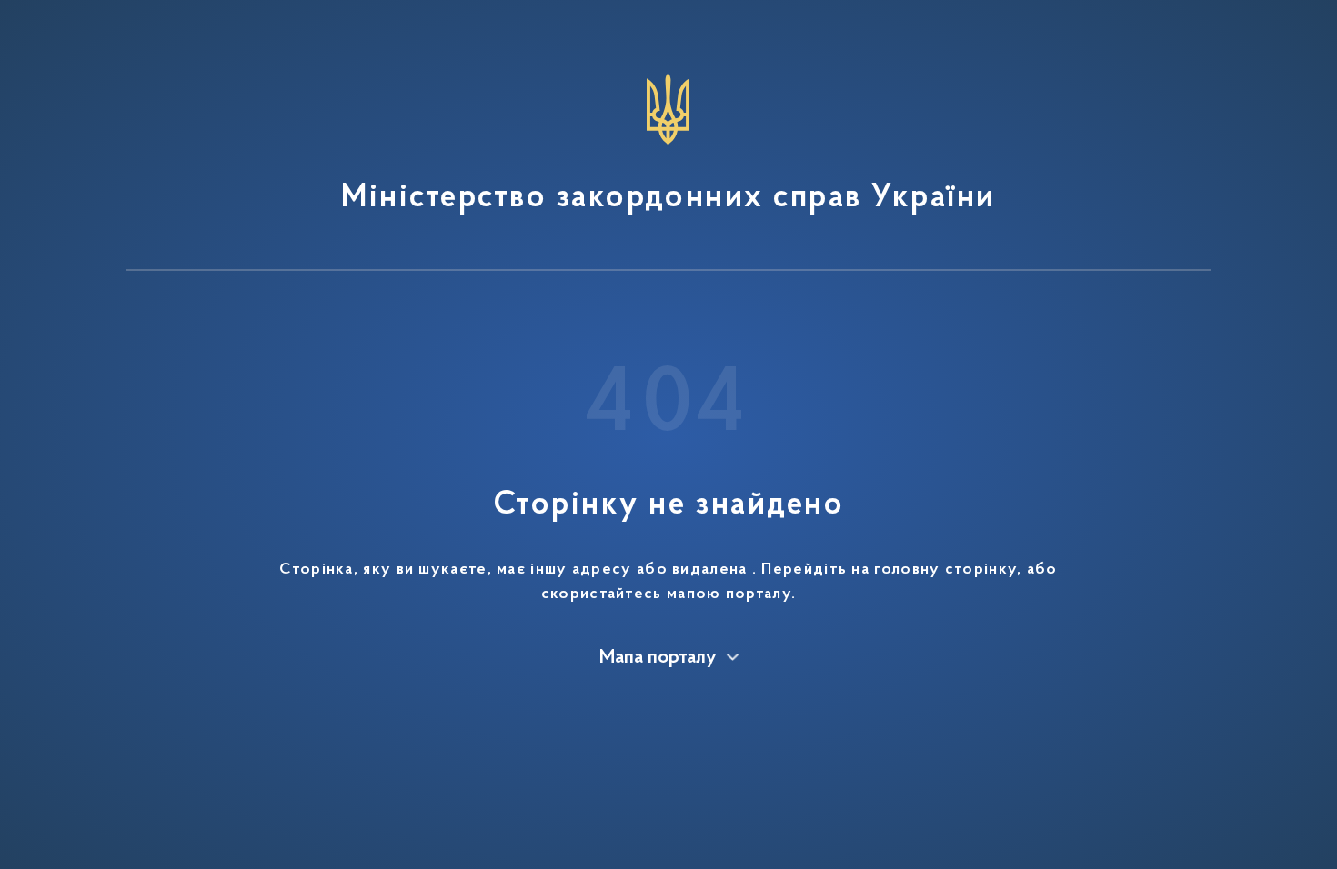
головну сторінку (945, 570)
